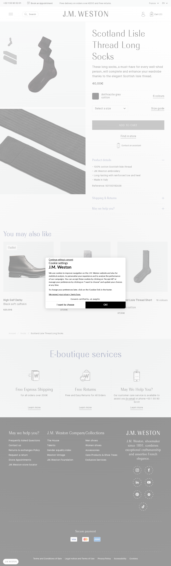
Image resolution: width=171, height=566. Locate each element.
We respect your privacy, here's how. (65, 294)
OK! (106, 305)
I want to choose (65, 305)
